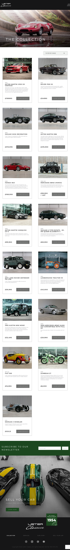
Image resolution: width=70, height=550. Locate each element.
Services (26, 535)
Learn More (12, 509)
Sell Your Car (58, 535)
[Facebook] (26, 542)
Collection (11, 535)
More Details (23, 98)
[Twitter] (38, 542)
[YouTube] (44, 542)
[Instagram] (32, 542)
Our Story (41, 535)
